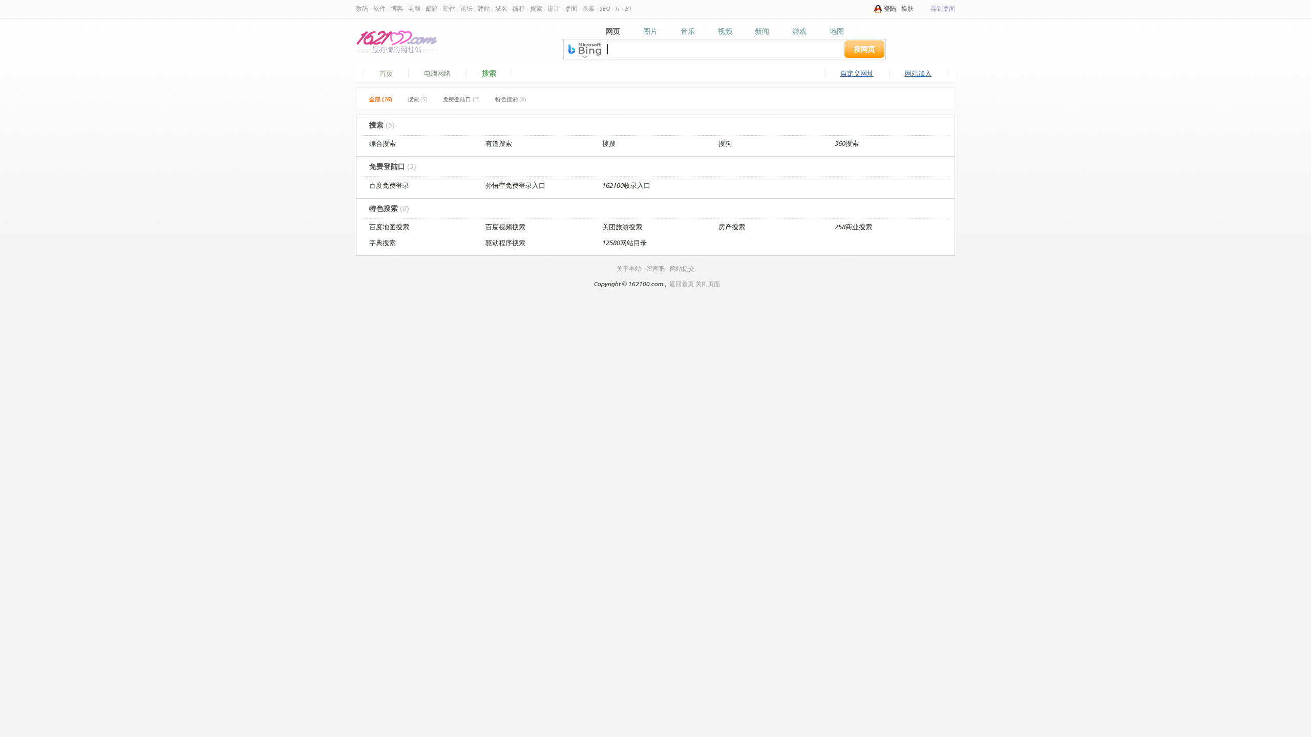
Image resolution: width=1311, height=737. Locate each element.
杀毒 (588, 8)
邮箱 (432, 8)
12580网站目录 (624, 243)
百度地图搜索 (389, 227)
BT (628, 8)
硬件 (449, 8)
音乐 (688, 31)
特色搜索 (510, 99)
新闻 (762, 31)
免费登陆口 (461, 99)
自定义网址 (857, 73)
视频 (725, 31)
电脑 (414, 8)
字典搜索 (382, 243)
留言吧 (655, 268)
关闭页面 (707, 284)
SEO (605, 8)
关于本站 (629, 268)
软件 (379, 8)
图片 (650, 31)
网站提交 (682, 268)
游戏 (799, 31)
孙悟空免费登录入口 (515, 185)
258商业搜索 (853, 227)
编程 (519, 8)
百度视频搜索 (505, 227)
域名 (501, 8)
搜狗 (725, 143)
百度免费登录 (389, 185)
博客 (397, 8)
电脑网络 (437, 73)
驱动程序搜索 (505, 243)
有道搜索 (498, 143)
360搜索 (847, 143)
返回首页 (681, 284)
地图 (837, 31)
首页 (386, 73)
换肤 (907, 8)
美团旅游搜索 (622, 227)
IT (618, 8)
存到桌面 (943, 8)
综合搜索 (382, 143)
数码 (362, 8)
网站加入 (918, 73)
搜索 (536, 8)
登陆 (890, 8)
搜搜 (609, 143)
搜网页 (864, 49)
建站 (484, 8)
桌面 (571, 8)
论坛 (466, 8)
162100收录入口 (626, 185)
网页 (613, 31)
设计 (553, 8)
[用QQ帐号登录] (878, 8)
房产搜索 (731, 227)
